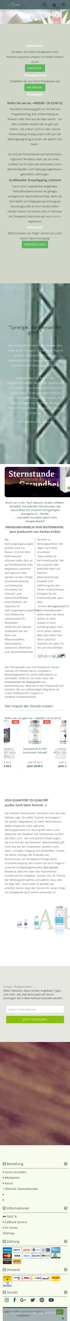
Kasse (8, 1183)
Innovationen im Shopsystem (23, 682)
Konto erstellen (15, 1172)
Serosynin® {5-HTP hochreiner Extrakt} (35, 750)
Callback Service (15, 1222)
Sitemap (8, 1233)
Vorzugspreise (56, 606)
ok (59, 1311)
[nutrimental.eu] (11, 4)
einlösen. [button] (35, 68)
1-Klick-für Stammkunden (20, 1189)
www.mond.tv (53, 216)
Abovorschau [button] (35, 244)
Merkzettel (11, 1178)
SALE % (11, 1216)
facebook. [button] (35, 87)
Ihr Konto (11, 1228)
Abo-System (50, 867)
